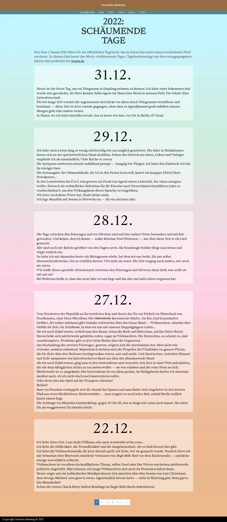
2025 (101, 12)
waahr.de (77, 61)
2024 (111, 12)
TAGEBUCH (87, 12)
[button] (135, 12)
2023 (121, 12)
